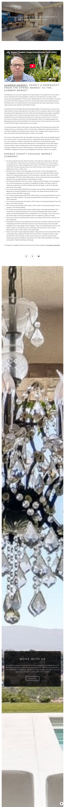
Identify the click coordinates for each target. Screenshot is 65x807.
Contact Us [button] (33, 678)
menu (56, 6)
